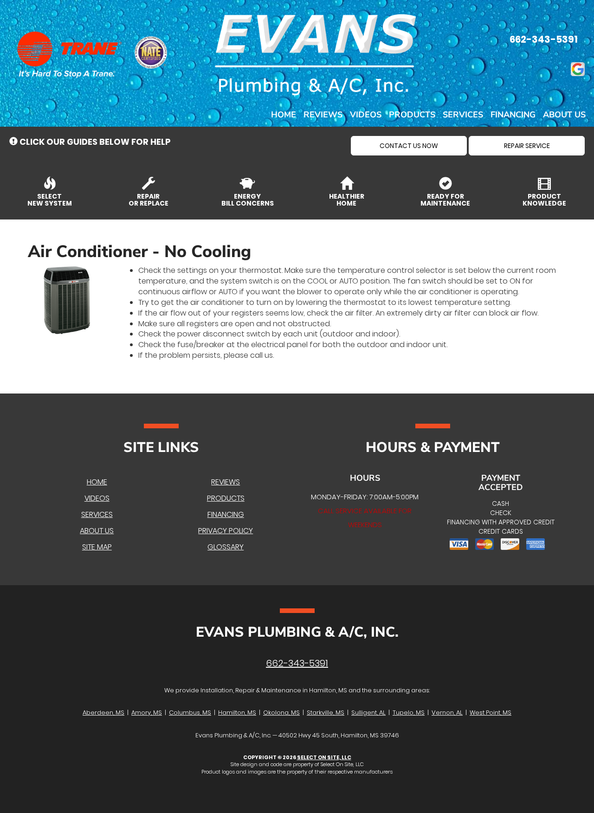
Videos (365, 114)
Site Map (97, 547)
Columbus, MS (190, 712)
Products (412, 114)
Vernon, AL (447, 712)
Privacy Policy (225, 530)
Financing (513, 114)
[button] (409, 145)
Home (283, 114)
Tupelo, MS (409, 712)
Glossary (225, 547)
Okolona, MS (281, 712)
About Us (564, 114)
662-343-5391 (297, 663)
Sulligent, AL (368, 712)
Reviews (322, 114)
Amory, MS (146, 712)
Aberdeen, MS (103, 712)
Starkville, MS (325, 712)
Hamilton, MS (237, 712)
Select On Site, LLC (324, 757)
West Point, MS (490, 712)
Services (463, 114)
